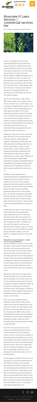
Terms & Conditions (23, 399)
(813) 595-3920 (21, 1)
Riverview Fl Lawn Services (22, 29)
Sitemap (11, 399)
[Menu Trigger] (32, 4)
